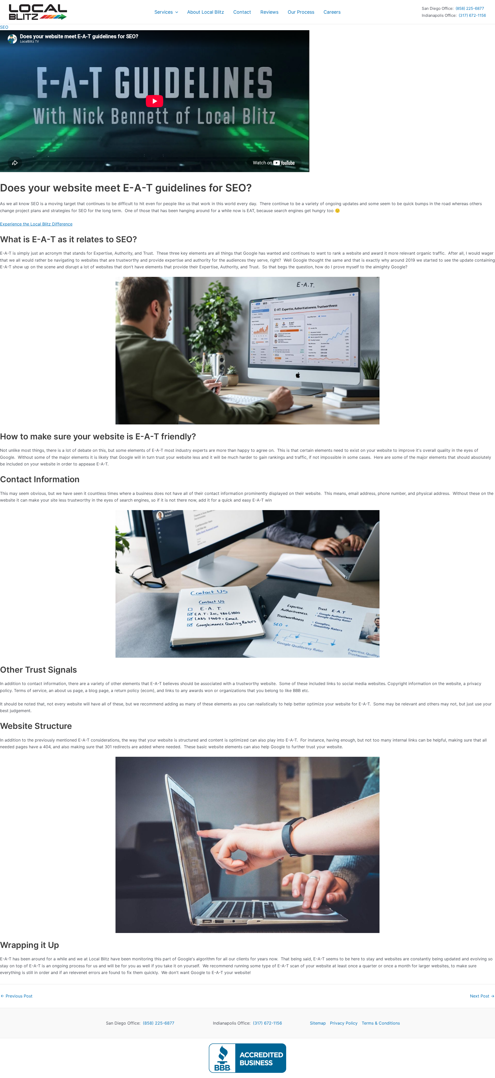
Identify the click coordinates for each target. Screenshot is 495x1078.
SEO (4, 27)
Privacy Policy (344, 1023)
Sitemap (318, 1023)
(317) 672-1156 (472, 15)
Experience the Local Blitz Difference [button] (36, 224)
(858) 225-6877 (470, 8)
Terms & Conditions (381, 1023)
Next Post (482, 996)
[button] (175, 12)
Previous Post (16, 996)
